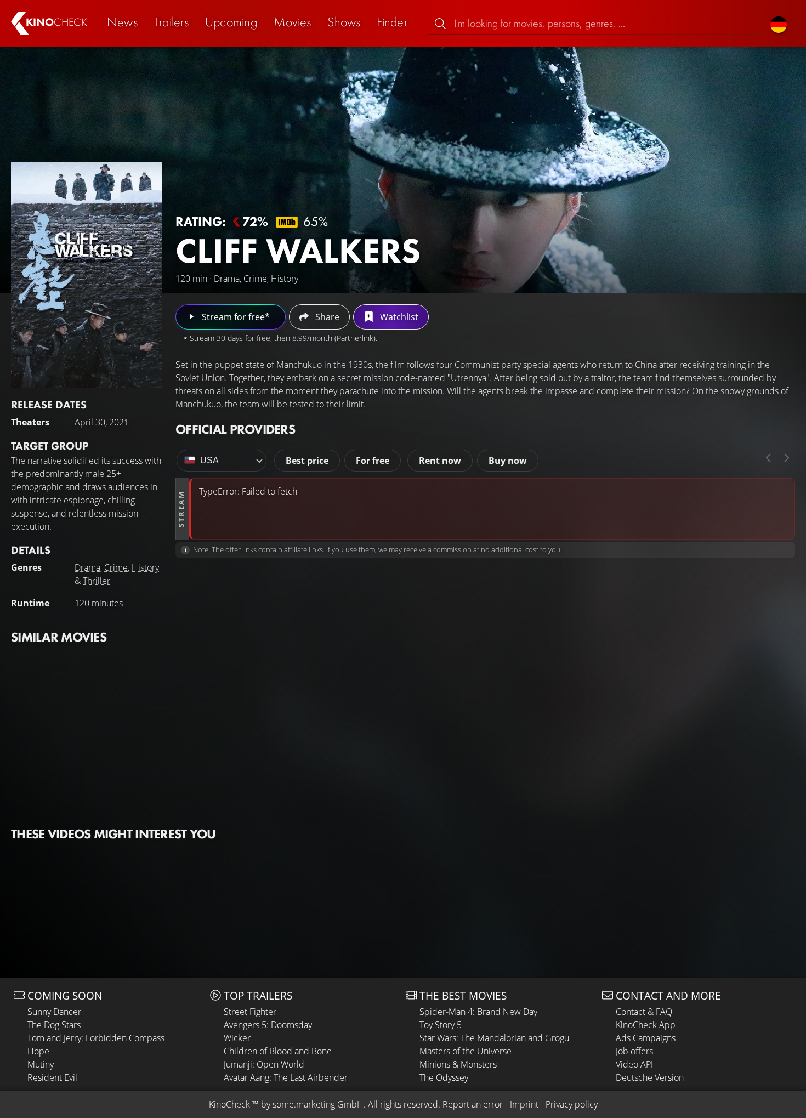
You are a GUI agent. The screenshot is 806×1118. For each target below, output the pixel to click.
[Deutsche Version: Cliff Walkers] (778, 23)
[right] (787, 458)
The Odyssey (443, 1077)
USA (209, 460)
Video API (634, 1064)
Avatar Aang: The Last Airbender (286, 1077)
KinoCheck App (646, 1024)
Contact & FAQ (644, 1011)
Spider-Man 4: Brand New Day (478, 1011)
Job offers (634, 1051)
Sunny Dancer (54, 1011)
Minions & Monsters (458, 1064)
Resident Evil (52, 1077)
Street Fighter (250, 1011)
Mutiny (40, 1064)
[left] (768, 458)
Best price (307, 461)
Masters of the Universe (465, 1051)
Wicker (237, 1037)
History (145, 567)
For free (372, 461)
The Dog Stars (54, 1024)
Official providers (235, 429)
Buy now (508, 461)
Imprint (524, 1104)
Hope (38, 1051)
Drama (87, 567)
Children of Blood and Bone (278, 1051)
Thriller (96, 581)
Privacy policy (572, 1104)
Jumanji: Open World (264, 1064)
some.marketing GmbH (318, 1104)
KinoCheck (229, 1104)
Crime (116, 567)
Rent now (440, 461)
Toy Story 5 (440, 1024)
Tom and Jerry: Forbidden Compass (95, 1037)
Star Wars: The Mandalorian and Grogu (494, 1037)
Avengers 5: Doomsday (268, 1024)
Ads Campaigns (646, 1037)
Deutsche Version (650, 1077)
